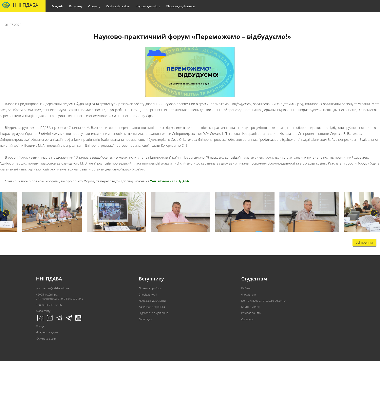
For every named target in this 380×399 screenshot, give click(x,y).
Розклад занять (251, 313)
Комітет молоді (250, 307)
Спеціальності (148, 294)
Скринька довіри (46, 338)
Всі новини (364, 242)
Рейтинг (246, 288)
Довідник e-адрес (47, 332)
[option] (49, 212)
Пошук (40, 326)
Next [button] (373, 213)
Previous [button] (6, 213)
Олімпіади (145, 319)
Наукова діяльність (148, 6)
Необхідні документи (152, 300)
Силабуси (247, 319)
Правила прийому (150, 288)
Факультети (248, 294)
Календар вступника (152, 307)
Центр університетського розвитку (263, 300)
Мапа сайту (43, 311)
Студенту (94, 6)
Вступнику (75, 6)
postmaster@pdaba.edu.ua (52, 288)
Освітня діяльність (118, 6)
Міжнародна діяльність (180, 6)
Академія (57, 6)
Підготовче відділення (153, 313)
